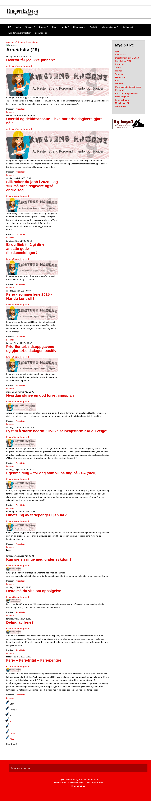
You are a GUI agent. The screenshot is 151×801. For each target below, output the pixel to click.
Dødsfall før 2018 (123, 61)
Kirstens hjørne (122, 100)
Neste (12, 733)
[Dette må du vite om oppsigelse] (13, 600)
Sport (54, 27)
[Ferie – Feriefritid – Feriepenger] (13, 670)
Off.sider (29, 27)
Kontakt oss (120, 54)
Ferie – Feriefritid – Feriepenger (33, 660)
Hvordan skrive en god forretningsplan (40, 395)
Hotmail (118, 71)
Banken (42, 27)
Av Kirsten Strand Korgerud (19, 66)
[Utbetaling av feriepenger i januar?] (21, 527)
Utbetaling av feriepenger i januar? (36, 515)
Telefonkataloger (109, 27)
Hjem (117, 51)
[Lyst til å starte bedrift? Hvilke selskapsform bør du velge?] (21, 443)
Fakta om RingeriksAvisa (126, 93)
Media (64, 27)
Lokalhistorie (41, 33)
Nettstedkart (121, 106)
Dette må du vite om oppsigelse (33, 591)
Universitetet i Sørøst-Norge (128, 87)
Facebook (119, 64)
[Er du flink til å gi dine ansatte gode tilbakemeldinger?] (32, 267)
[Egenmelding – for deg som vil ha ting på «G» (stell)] (21, 485)
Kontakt (93, 27)
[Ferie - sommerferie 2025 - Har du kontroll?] (32, 313)
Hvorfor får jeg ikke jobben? (30, 60)
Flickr (117, 80)
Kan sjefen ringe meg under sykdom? (39, 559)
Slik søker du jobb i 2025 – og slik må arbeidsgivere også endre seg (32, 186)
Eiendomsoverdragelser (19, 33)
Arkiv (18, 27)
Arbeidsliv (20, 109)
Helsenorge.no (122, 96)
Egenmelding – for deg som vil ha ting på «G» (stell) (51, 473)
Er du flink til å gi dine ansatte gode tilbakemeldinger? (25, 249)
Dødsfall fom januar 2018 (127, 58)
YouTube (119, 74)
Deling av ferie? (20, 622)
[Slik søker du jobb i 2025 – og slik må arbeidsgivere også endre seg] (32, 204)
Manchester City (122, 103)
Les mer (10, 112)
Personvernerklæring (21, 768)
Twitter (118, 67)
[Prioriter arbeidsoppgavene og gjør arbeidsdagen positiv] (32, 365)
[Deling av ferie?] (13, 632)
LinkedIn (119, 84)
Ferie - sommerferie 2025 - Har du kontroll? (29, 296)
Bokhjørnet (128, 27)
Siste (12, 739)
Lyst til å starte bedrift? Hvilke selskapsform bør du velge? (57, 431)
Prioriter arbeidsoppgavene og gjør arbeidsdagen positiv (31, 349)
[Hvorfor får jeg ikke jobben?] (57, 81)
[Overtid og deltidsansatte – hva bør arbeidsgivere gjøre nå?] (57, 144)
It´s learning (120, 90)
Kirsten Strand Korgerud (17, 196)
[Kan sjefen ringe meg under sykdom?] (13, 569)
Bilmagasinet (79, 27)
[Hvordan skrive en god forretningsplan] (21, 407)
